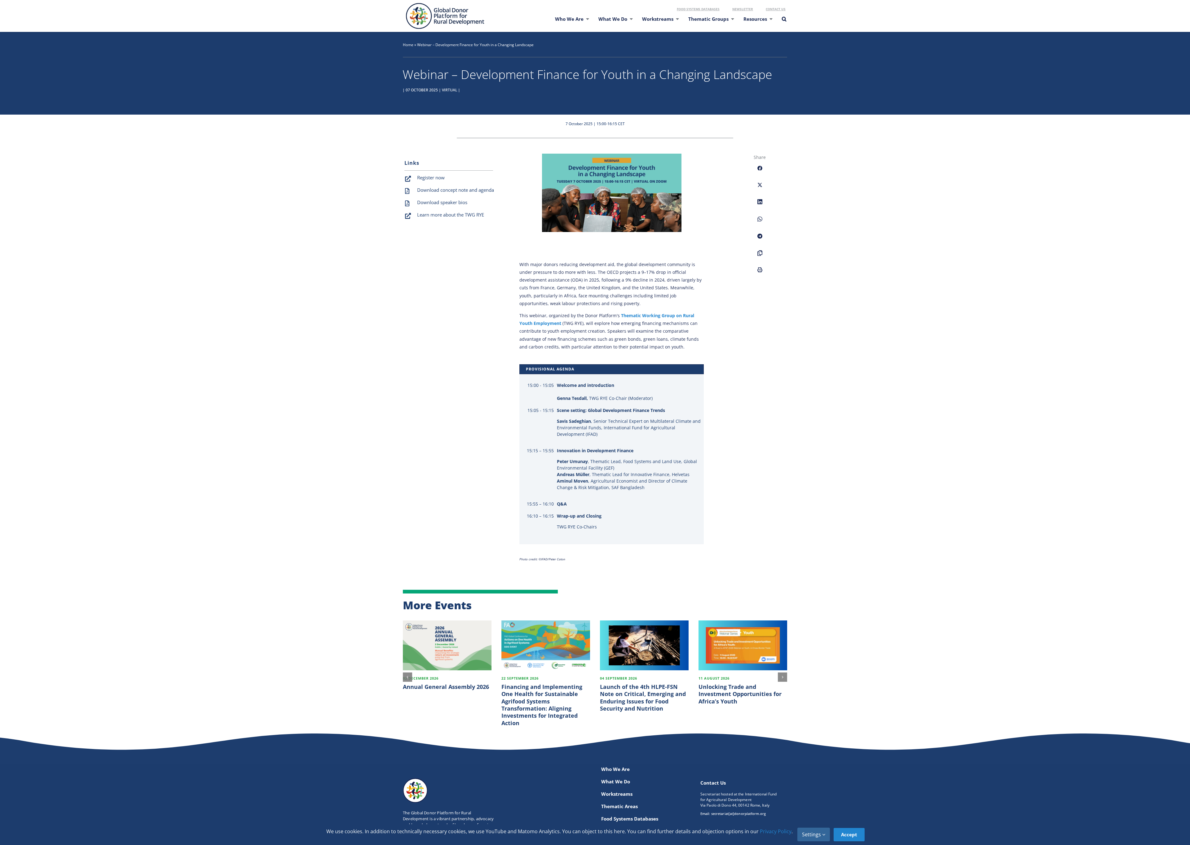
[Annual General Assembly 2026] (447, 645)
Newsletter (742, 9)
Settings (812, 834)
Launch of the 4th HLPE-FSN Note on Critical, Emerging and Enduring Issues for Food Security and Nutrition (643, 697)
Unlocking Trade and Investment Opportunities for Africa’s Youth (740, 694)
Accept (849, 834)
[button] (783, 23)
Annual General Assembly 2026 (446, 686)
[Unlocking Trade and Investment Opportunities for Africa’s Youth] (743, 645)
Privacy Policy (775, 831)
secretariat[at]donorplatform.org (738, 813)
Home (408, 44)
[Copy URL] (759, 256)
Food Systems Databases (698, 9)
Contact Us (776, 9)
